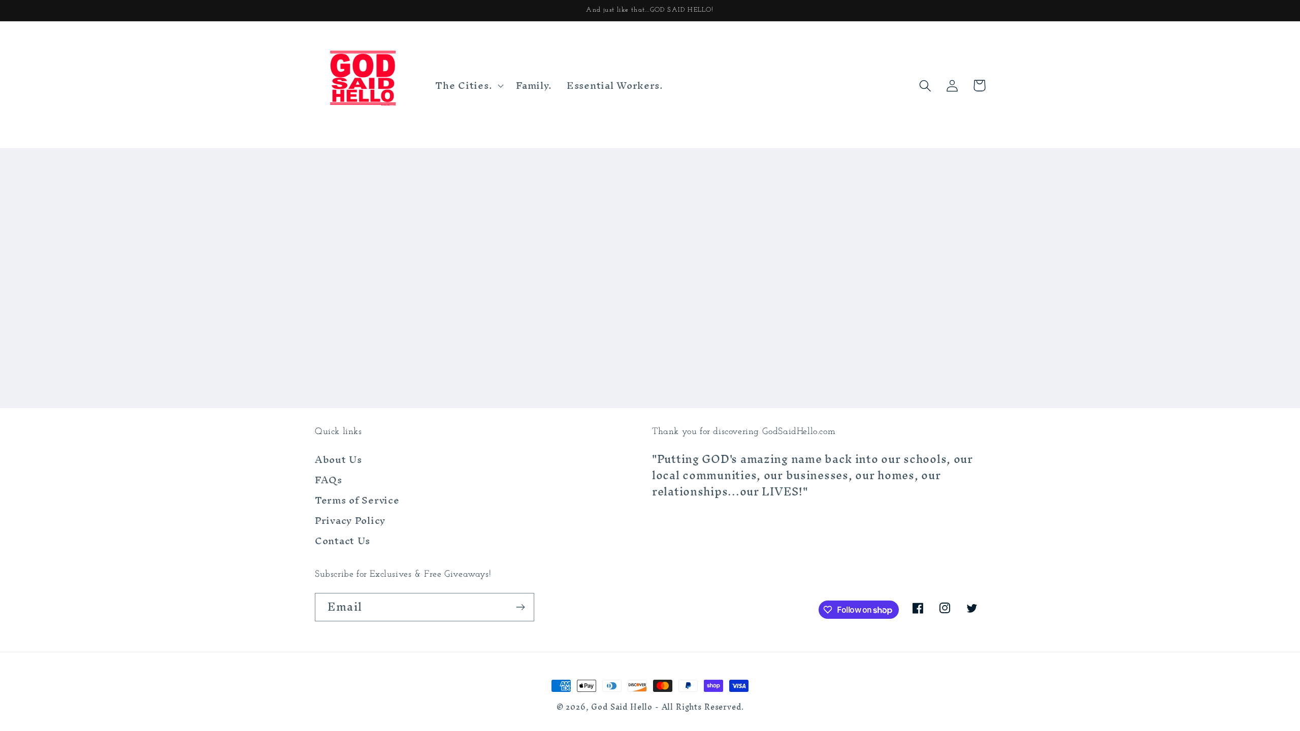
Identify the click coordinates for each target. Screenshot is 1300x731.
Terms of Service (357, 500)
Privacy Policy (350, 520)
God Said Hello (622, 707)
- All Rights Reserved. (699, 707)
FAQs (328, 480)
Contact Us (342, 540)
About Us (338, 461)
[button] (468, 85)
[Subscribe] (520, 607)
